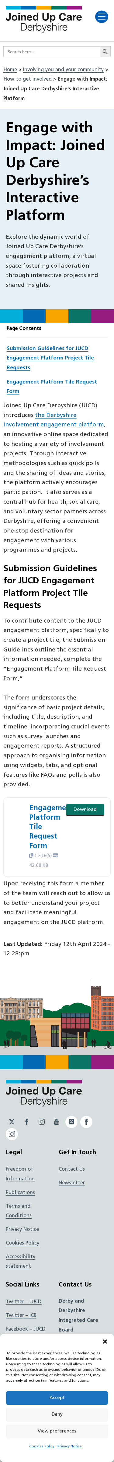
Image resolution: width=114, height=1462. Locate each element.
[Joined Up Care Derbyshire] (44, 30)
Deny (57, 1414)
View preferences (57, 1431)
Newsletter (72, 1183)
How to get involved (27, 79)
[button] (105, 1342)
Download (85, 809)
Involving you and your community (63, 70)
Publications (20, 1192)
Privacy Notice (69, 1446)
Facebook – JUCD (26, 1329)
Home (10, 70)
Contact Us (72, 1169)
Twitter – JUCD (24, 1302)
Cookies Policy (41, 1446)
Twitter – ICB (21, 1315)
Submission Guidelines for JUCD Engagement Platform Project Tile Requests (50, 358)
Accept (57, 1398)
